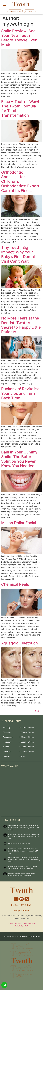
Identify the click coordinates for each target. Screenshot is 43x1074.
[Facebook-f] (16, 899)
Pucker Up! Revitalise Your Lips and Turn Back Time (20, 393)
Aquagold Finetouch (19, 643)
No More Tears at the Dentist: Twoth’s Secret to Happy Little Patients (21, 325)
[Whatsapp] (26, 899)
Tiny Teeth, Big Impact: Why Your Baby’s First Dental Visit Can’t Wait (18, 254)
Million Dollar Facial (18, 522)
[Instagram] (21, 899)
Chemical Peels (15, 584)
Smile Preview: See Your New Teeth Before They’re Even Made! (19, 38)
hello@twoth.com (21, 910)
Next (38, 711)
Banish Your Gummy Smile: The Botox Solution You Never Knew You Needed (19, 459)
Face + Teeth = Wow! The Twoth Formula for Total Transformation (20, 108)
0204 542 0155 (21, 905)
